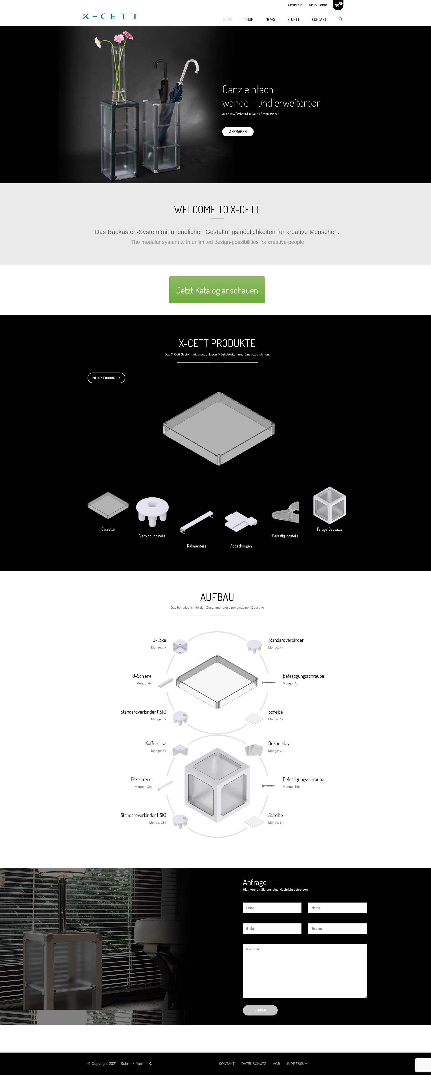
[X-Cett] (110, 11)
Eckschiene (141, 779)
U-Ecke (159, 640)
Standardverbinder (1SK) (143, 712)
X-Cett (293, 19)
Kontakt (319, 19)
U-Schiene (142, 676)
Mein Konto (318, 5)
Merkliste (295, 5)
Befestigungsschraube (303, 676)
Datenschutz (253, 1064)
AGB (276, 1064)
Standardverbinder (286, 640)
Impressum (297, 1064)
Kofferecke (155, 743)
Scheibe (275, 712)
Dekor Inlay (278, 743)
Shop (249, 19)
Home (227, 19)
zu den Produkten (106, 378)
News (270, 19)
